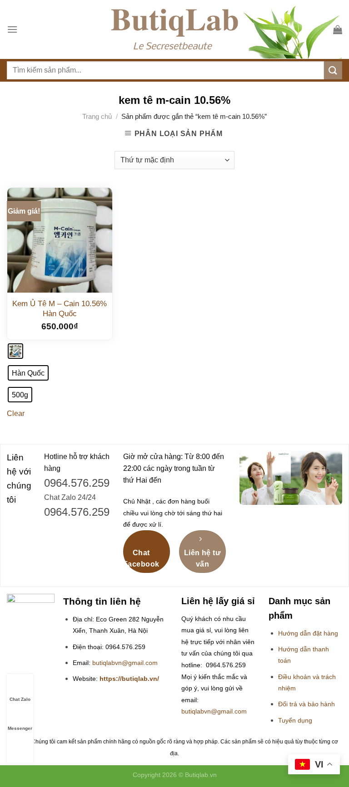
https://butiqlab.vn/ (129, 678)
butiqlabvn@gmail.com (125, 663)
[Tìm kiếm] (333, 70)
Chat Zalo (20, 699)
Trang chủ (97, 116)
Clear (16, 413)
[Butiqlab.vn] (174, 29)
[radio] (15, 351)
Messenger (20, 728)
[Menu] (12, 29)
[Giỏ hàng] (337, 29)
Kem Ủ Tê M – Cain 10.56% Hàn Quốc (59, 308)
